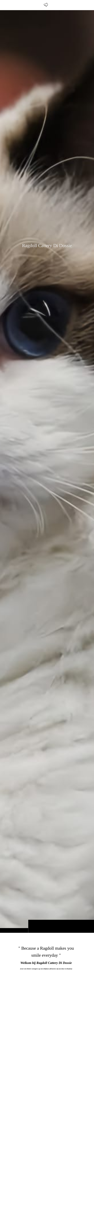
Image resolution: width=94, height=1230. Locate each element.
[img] (47, 471)
